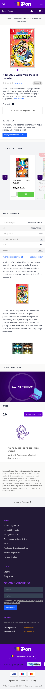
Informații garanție (11, 525)
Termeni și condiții (29, 680)
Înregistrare (8, 576)
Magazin (11, 11)
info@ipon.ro (29, 628)
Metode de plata (10, 557)
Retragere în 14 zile (12, 534)
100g (40, 250)
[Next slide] (40, 177)
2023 (40, 233)
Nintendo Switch (36, 18)
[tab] (17, 70)
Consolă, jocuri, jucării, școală (15, 18)
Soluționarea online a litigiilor (15, 539)
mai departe (19, 99)
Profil (7, 567)
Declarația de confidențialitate (16, 548)
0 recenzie (18, 83)
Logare (7, 572)
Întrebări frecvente (11, 530)
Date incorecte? (36, 257)
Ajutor (7, 617)
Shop (4, 11)
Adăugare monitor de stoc (14, 135)
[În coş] (26, 194)
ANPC (6, 543)
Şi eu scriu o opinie (33, 414)
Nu (41, 239)
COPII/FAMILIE (22, 21)
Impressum (13, 680)
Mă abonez (10, 607)
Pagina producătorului (11, 257)
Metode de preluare (12, 552)
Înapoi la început (21, 502)
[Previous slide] (5, 177)
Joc (28, 18)
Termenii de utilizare (26, 601)
